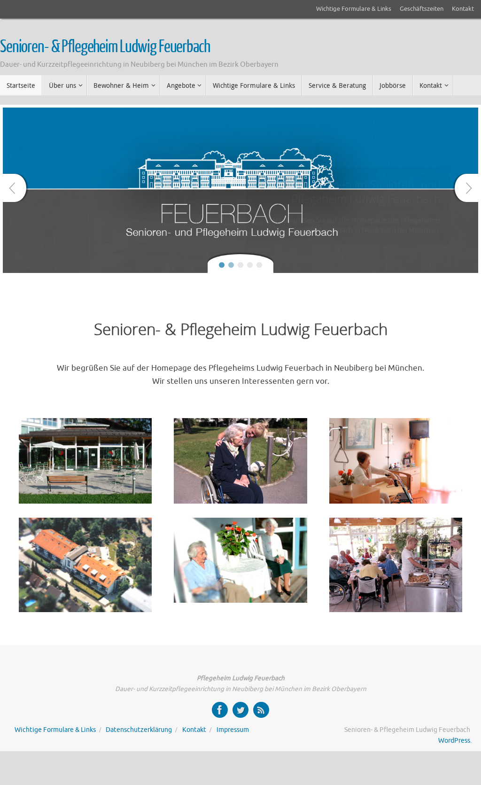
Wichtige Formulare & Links (353, 9)
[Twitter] (240, 710)
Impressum (233, 730)
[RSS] (261, 710)
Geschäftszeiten (421, 9)
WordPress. (455, 741)
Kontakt (463, 9)
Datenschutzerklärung (139, 730)
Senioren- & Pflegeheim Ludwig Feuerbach (105, 47)
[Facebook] (220, 710)
